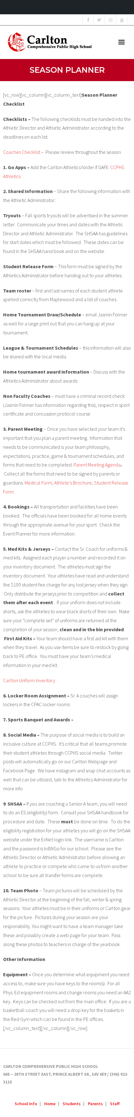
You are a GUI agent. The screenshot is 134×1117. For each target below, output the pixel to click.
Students (72, 1103)
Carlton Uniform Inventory (29, 680)
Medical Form (38, 483)
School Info (26, 1103)
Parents (95, 1103)
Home (49, 1103)
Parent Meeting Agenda (97, 465)
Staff (115, 1103)
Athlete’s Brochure (73, 483)
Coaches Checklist (21, 152)
